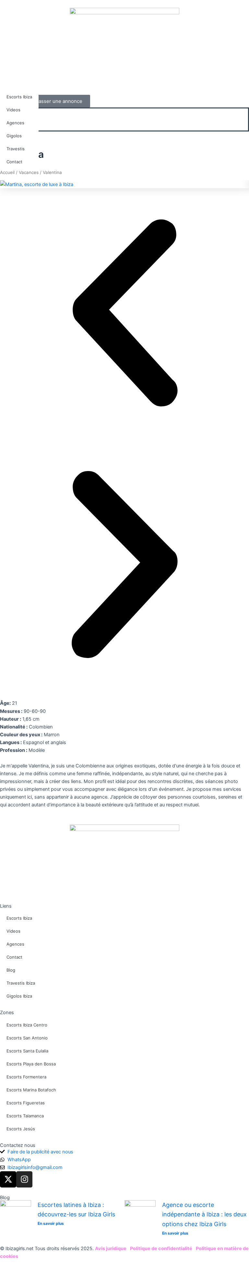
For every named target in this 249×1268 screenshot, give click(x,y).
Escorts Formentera (26, 1076)
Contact (14, 161)
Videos (13, 109)
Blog (10, 970)
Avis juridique (110, 1248)
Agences (15, 122)
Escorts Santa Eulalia (27, 1050)
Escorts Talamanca (25, 1115)
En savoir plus (51, 1223)
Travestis (15, 148)
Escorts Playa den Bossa (31, 1063)
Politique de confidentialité (161, 1248)
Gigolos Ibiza (19, 996)
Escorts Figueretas (25, 1102)
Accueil (7, 172)
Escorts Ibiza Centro (26, 1024)
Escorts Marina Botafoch (31, 1089)
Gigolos (14, 135)
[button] (124, 127)
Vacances (29, 172)
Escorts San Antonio (27, 1037)
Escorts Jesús (20, 1128)
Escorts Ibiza (19, 96)
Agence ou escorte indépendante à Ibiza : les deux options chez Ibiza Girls (204, 1214)
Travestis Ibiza (20, 983)
